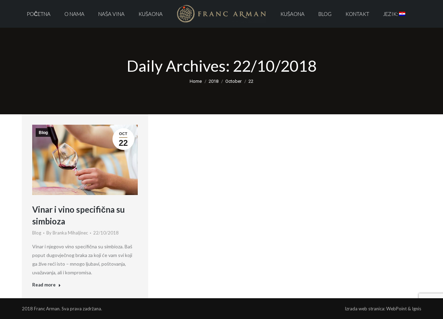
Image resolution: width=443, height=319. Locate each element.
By (67, 233)
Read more (44, 284)
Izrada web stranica (364, 308)
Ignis (416, 308)
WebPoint (396, 308)
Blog (43, 132)
